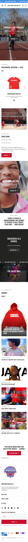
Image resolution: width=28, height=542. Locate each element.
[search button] (5, 5)
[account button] (23, 5)
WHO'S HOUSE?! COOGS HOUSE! (8, 408)
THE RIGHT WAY (13, 250)
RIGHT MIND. (5, 136)
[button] (26, 5)
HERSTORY (15, 192)
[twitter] (2, 508)
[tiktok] (14, 508)
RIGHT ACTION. (6, 139)
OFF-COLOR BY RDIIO (13, 453)
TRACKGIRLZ (13, 39)
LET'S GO (13, 522)
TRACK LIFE (5, 155)
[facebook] (5, 508)
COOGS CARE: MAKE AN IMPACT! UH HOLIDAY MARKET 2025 (13, 331)
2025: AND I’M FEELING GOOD (8, 384)
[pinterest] (8, 508)
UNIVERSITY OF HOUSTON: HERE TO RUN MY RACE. (12, 359)
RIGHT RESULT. (6, 142)
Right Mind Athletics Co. (12, 537)
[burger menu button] (2, 5)
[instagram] (11, 508)
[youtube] (18, 508)
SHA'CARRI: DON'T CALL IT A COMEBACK (10, 433)
